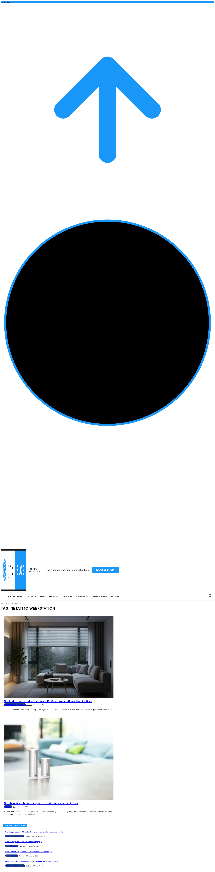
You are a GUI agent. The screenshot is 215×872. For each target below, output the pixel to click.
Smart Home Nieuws (14, 836)
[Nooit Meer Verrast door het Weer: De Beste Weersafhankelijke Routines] (58, 657)
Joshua (29, 705)
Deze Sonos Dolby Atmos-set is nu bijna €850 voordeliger (28, 852)
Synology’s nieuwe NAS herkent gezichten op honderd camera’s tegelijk (34, 832)
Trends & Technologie (15, 865)
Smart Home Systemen (15, 704)
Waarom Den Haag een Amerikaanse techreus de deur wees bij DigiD (32, 861)
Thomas (27, 836)
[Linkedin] (209, 546)
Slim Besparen (11, 846)
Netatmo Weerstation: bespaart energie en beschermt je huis (41, 803)
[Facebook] (202, 546)
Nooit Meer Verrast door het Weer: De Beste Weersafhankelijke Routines (48, 701)
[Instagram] (205, 546)
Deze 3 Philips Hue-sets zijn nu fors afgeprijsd (23, 842)
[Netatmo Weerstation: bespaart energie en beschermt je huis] (58, 759)
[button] (210, 595)
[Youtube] (212, 546)
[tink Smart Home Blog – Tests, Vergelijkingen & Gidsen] (13, 570)
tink (14, 807)
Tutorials (8, 806)
